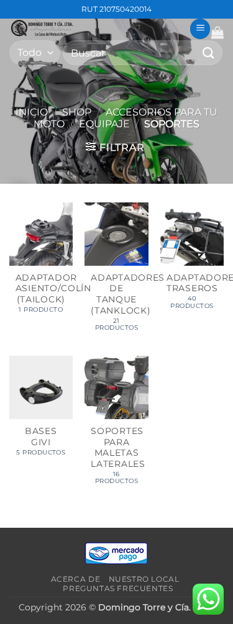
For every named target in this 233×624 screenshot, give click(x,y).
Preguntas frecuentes (118, 588)
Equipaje (104, 124)
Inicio (32, 112)
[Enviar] (208, 52)
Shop (76, 112)
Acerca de (76, 579)
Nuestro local (144, 579)
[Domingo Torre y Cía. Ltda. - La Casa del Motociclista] (94, 28)
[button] (200, 29)
